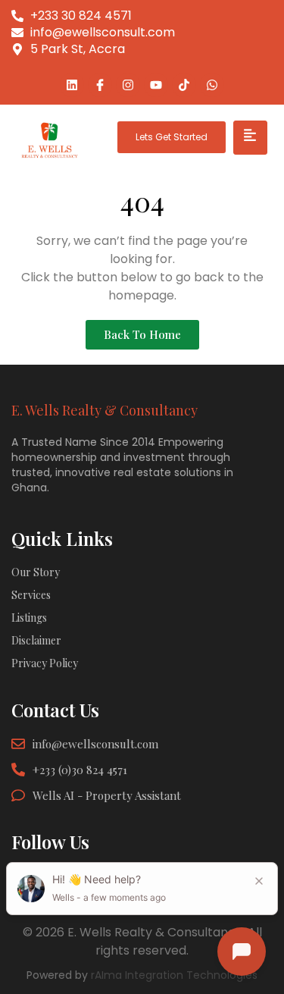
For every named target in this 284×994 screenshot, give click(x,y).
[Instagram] (128, 85)
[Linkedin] (72, 85)
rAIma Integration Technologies (174, 975)
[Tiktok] (184, 85)
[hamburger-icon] (250, 138)
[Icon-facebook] (100, 85)
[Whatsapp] (212, 85)
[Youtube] (156, 85)
